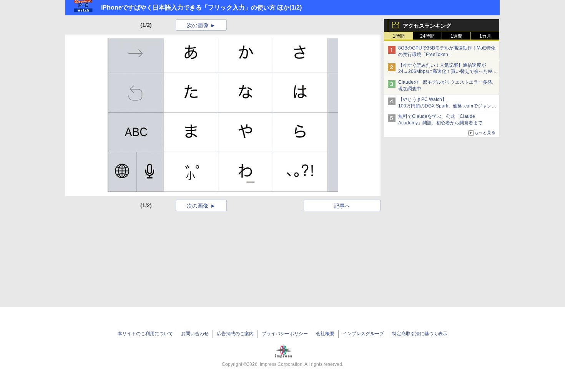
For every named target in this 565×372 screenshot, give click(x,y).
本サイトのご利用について (145, 333)
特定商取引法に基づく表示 (419, 333)
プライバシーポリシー (285, 333)
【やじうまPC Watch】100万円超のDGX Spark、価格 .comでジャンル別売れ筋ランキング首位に (447, 106)
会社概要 (325, 333)
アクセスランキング (427, 26)
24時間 (427, 36)
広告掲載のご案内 (235, 333)
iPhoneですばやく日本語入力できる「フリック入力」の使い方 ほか (195, 7)
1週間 (456, 36)
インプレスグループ (363, 333)
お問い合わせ (195, 333)
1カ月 (485, 36)
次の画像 (197, 25)
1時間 (399, 36)
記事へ (342, 206)
